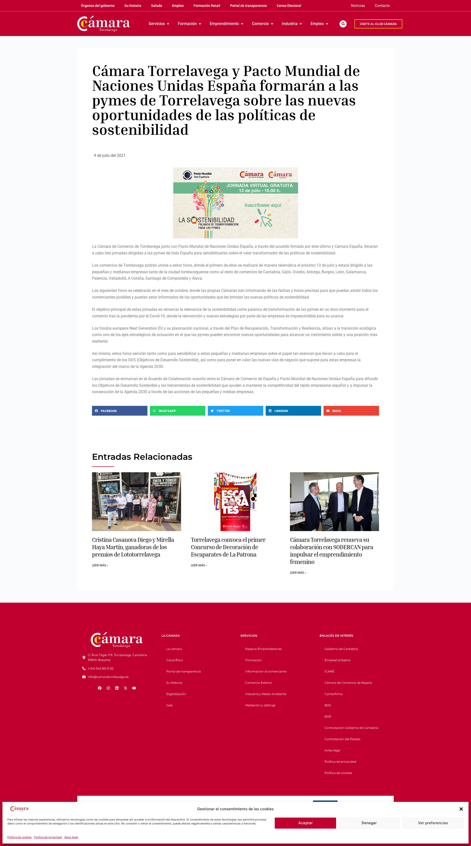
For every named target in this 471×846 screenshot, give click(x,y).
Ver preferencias (433, 823)
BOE (328, 716)
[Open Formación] (200, 24)
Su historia (132, 6)
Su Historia (174, 682)
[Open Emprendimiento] (242, 24)
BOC (328, 705)
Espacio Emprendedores (263, 649)
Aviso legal (71, 837)
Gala (169, 705)
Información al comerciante (266, 671)
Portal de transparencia (248, 6)
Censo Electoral (289, 6)
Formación (253, 660)
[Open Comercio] (272, 24)
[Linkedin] (116, 688)
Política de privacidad (48, 837)
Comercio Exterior (258, 682)
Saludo (156, 6)
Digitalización (176, 694)
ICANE (329, 671)
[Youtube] (134, 688)
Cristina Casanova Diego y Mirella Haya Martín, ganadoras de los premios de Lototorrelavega (133, 547)
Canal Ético (174, 660)
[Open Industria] (301, 24)
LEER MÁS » (100, 565)
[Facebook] (99, 688)
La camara (174, 649)
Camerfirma (333, 694)
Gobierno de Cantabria (341, 649)
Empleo (178, 6)
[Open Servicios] (168, 24)
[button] (461, 809)
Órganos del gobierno (98, 6)
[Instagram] (108, 688)
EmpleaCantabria (337, 660)
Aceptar (305, 823)
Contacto (382, 5)
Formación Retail (207, 6)
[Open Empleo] (327, 24)
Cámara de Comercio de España (348, 682)
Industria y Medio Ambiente (265, 694)
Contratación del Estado (342, 739)
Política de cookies (19, 837)
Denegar (369, 823)
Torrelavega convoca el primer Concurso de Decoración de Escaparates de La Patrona (228, 547)
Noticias (358, 5)
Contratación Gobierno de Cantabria (351, 728)
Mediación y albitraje (260, 705)
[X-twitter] (125, 688)
